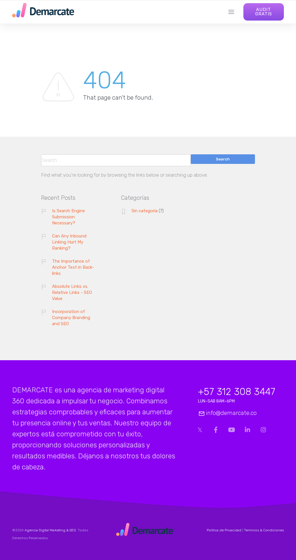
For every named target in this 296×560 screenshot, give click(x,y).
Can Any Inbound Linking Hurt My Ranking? (69, 242)
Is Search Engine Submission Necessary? (68, 217)
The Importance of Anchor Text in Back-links (73, 267)
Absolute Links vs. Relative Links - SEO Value (72, 292)
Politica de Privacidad (224, 530)
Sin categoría (145, 210)
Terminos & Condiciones (264, 530)
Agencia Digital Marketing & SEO (50, 530)
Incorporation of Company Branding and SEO (71, 317)
